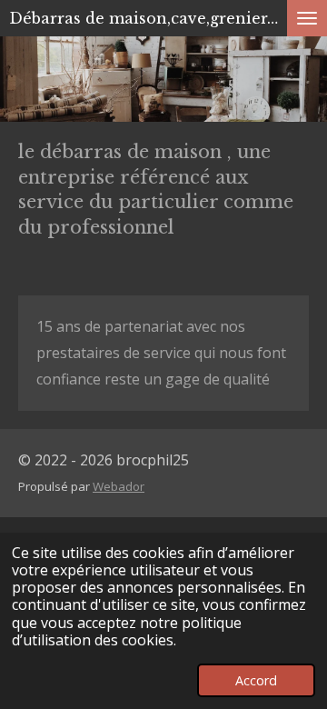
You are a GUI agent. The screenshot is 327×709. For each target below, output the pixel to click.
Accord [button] (256, 680)
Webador (118, 486)
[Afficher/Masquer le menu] (307, 18)
